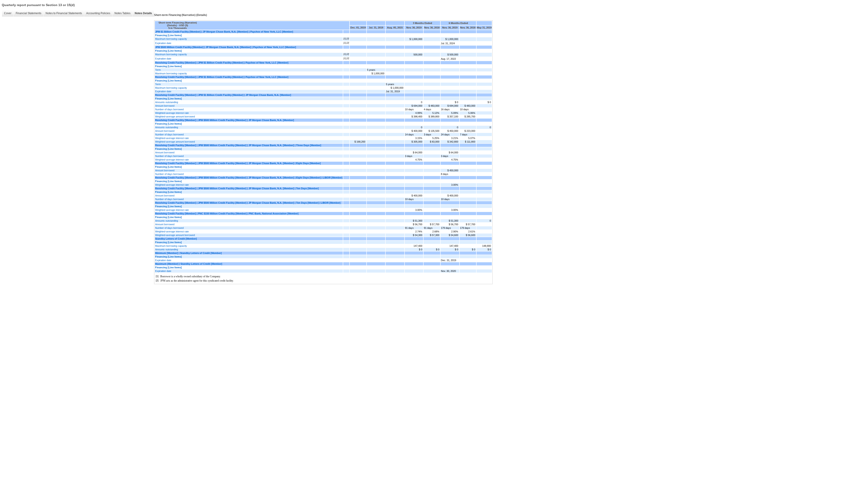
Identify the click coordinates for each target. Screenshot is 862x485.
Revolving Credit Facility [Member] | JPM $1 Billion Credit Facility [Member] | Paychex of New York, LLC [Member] (221, 62)
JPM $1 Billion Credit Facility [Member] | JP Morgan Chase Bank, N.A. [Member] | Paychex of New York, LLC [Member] (224, 31)
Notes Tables (122, 13)
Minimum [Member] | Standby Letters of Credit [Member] (188, 253)
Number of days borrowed (169, 109)
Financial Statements (28, 13)
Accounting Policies (98, 13)
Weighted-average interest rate (172, 113)
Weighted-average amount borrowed (175, 116)
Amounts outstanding (166, 102)
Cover (7, 13)
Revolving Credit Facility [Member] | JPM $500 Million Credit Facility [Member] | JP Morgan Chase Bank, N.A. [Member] (224, 120)
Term (158, 69)
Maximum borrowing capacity (171, 38)
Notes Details (143, 13)
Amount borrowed (164, 105)
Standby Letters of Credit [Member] (176, 238)
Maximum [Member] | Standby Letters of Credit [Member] (188, 263)
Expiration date (163, 43)
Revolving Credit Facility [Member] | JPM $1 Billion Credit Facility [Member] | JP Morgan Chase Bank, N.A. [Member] (223, 95)
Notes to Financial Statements (64, 13)
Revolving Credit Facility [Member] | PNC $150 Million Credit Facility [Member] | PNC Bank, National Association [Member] (227, 213)
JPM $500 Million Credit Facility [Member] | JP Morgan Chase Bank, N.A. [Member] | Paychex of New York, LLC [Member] (225, 47)
